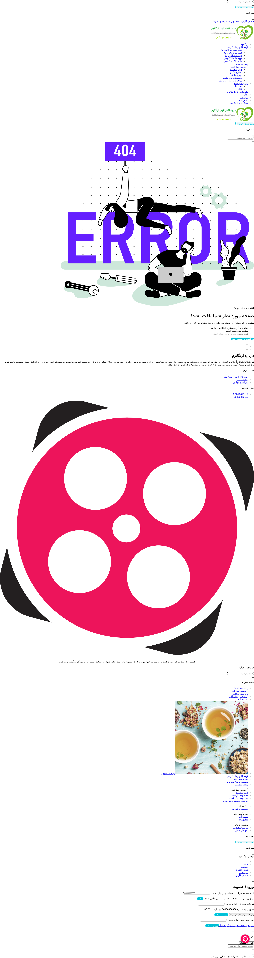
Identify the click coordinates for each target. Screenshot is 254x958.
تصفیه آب (237, 86)
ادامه (200, 899)
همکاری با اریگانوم (239, 103)
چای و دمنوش (241, 64)
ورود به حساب (221, 915)
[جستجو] (253, 5)
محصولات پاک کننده (232, 78)
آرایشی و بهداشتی (239, 66)
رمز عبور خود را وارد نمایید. (241, 920)
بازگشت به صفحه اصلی (242, 339)
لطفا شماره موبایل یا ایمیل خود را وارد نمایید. (232, 893)
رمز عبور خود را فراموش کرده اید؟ (236, 925)
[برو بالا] (247, 349)
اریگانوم (244, 44)
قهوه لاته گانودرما (233, 55)
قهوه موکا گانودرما (233, 52)
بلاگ (246, 94)
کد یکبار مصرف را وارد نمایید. (239, 904)
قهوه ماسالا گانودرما (232, 58)
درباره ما (244, 97)
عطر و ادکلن (236, 72)
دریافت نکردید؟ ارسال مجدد (241, 915)
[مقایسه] (247, 344)
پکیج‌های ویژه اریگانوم (237, 92)
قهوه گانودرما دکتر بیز (237, 47)
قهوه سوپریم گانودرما (231, 50)
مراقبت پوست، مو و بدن (230, 80)
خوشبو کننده (236, 69)
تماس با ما (243, 100)
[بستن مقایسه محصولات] (253, 954)
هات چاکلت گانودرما (232, 61)
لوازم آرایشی (236, 75)
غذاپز (239, 89)
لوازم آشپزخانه (241, 83)
